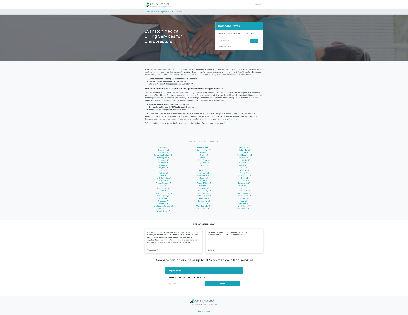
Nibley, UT (164, 175)
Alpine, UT (164, 147)
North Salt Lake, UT (163, 178)
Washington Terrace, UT (163, 206)
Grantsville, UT (163, 160)
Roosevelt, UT (203, 188)
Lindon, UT (244, 168)
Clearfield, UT (204, 153)
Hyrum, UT (204, 165)
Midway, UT (163, 173)
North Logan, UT (203, 175)
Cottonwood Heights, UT (164, 155)
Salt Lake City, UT (204, 191)
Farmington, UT (163, 158)
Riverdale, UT (204, 186)
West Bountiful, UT (204, 206)
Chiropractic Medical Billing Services (157, 12)
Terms (205, 304)
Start (253, 41)
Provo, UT (163, 186)
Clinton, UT (244, 153)
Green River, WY (204, 160)
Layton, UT (163, 168)
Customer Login (204, 311)
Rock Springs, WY (163, 188)
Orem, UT (244, 178)
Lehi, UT (204, 168)
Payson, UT (204, 181)
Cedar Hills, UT (244, 150)
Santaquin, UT (244, 191)
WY (172, 12)
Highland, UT (204, 163)
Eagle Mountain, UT (244, 155)
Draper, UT (204, 155)
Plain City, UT (244, 181)
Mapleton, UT (204, 170)
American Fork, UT (204, 147)
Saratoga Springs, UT (163, 193)
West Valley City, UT (244, 209)
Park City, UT (164, 181)
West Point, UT (204, 209)
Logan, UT (164, 170)
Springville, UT (204, 198)
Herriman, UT (163, 163)
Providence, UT (244, 183)
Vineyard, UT (244, 203)
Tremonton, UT (164, 203)
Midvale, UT (244, 170)
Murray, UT (244, 173)
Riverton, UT (244, 186)
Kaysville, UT (244, 165)
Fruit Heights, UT (244, 158)
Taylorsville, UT (204, 201)
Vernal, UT (204, 203)
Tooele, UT (244, 201)
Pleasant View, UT (204, 183)
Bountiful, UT (163, 150)
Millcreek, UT (204, 173)
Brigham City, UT (204, 150)
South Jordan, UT (244, 193)
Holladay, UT (244, 163)
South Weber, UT (244, 196)
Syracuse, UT (163, 201)
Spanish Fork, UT (163, 198)
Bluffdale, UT (244, 147)
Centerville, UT (163, 153)
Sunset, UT (244, 198)
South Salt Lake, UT (204, 196)
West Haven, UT (244, 206)
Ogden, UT (204, 178)
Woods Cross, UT (163, 211)
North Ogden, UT (244, 175)
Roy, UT (244, 188)
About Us (258, 4)
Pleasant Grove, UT (163, 183)
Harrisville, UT (244, 160)
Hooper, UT (163, 165)
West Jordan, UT (163, 209)
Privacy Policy (212, 304)
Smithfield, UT (204, 193)
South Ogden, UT (163, 196)
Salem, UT (164, 191)
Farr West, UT (204, 158)
